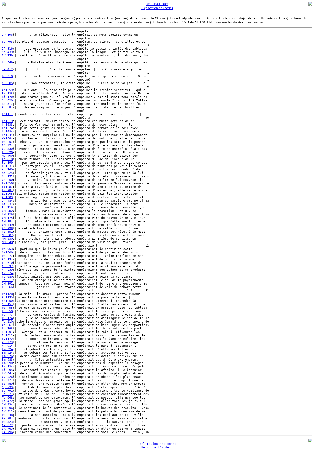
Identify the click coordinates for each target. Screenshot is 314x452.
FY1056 (7, 183)
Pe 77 (7, 256)
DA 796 (7, 432)
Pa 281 (7, 418)
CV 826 (7, 377)
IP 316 (7, 48)
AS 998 (7, 228)
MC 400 (7, 155)
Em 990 (7, 363)
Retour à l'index (157, 4)
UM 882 (7, 211)
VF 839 (7, 269)
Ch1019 (7, 121)
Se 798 (7, 328)
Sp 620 (7, 100)
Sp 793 (7, 41)
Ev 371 (7, 380)
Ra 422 (7, 401)
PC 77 (7, 314)
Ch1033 (7, 124)
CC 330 (7, 148)
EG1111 (7, 114)
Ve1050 (7, 300)
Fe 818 (7, 159)
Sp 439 (7, 52)
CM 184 (7, 221)
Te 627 (7, 394)
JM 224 (7, 404)
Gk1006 (7, 252)
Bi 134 (7, 366)
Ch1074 (7, 128)
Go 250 (7, 180)
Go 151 (7, 176)
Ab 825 (7, 173)
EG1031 (7, 166)
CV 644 (7, 373)
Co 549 (7, 62)
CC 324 (7, 145)
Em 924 (7, 349)
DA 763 (7, 428)
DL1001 (7, 332)
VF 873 (7, 342)
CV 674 (7, 273)
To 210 (7, 321)
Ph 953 (7, 249)
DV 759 (7, 55)
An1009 (7, 197)
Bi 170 (7, 97)
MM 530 (7, 238)
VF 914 (7, 345)
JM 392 (7, 283)
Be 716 (7, 207)
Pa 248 (7, 415)
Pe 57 (7, 142)
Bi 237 (7, 204)
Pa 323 (7, 421)
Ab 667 (7, 325)
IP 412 (7, 69)
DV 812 (7, 411)
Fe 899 (7, 162)
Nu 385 (7, 83)
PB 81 (7, 107)
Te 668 (7, 397)
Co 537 (7, 266)
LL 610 (7, 262)
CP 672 (7, 425)
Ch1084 (7, 131)
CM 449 (7, 224)
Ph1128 (7, 294)
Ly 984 (7, 190)
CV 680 (7, 276)
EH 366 (7, 287)
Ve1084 (7, 138)
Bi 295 (7, 370)
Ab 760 (7, 169)
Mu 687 (7, 235)
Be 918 (7, 76)
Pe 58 (7, 311)
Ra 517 (7, 104)
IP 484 (7, 200)
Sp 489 (7, 383)
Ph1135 (7, 297)
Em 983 (7, 359)
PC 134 (7, 259)
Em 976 (7, 356)
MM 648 (7, 242)
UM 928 (7, 214)
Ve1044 (7, 135)
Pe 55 (7, 307)
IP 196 (7, 34)
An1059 (7, 90)
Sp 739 (7, 387)
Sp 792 (7, 390)
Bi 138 (7, 93)
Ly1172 (7, 338)
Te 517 (7, 280)
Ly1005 (7, 193)
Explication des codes (157, 8)
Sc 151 (7, 304)
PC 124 (7, 318)
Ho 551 (7, 231)
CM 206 (7, 408)
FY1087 (7, 186)
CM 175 (7, 218)
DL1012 (7, 335)
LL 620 (7, 152)
